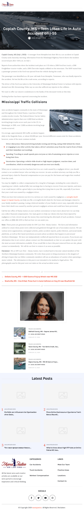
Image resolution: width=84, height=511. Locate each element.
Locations (62, 475)
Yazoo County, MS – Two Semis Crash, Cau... (43, 347)
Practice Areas (63, 470)
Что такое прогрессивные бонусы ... (17, 448)
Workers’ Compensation (39, 475)
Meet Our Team (64, 465)
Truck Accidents (42, 24)
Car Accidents (35, 465)
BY (36, 334)
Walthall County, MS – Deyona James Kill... (42, 331)
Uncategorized (10, 409)
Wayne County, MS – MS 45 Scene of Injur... (43, 362)
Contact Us (62, 481)
